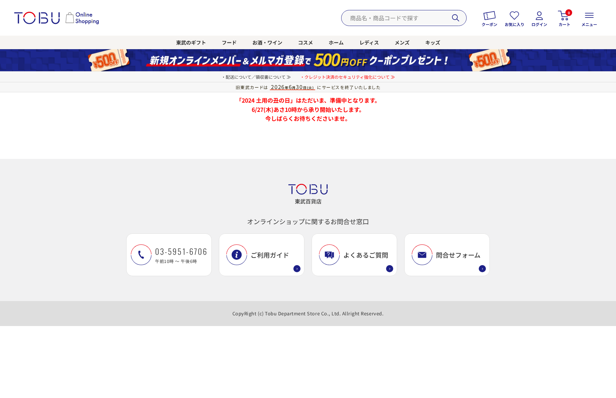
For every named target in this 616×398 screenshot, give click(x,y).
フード (229, 42)
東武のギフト (191, 42)
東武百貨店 (308, 201)
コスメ (305, 42)
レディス (369, 42)
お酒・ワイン (267, 42)
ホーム (336, 42)
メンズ (402, 42)
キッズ (432, 42)
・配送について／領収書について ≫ (256, 77)
